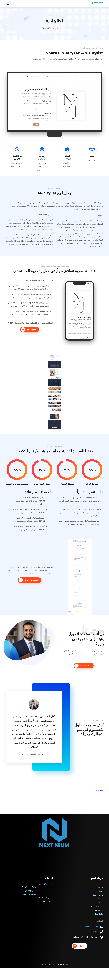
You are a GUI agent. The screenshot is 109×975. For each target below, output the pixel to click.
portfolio (52, 28)
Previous (96, 790)
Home (61, 28)
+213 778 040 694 (91, 932)
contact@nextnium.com (89, 926)
